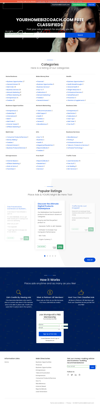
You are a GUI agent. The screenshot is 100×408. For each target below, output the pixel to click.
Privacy (69, 403)
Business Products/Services (16, 148)
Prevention (71, 98)
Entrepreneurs (12, 98)
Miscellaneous (42, 124)
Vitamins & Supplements (75, 100)
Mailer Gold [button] (63, 1)
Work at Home (12, 166)
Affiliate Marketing (13, 95)
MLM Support (41, 113)
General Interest (12, 84)
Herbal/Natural (72, 95)
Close (97, 1)
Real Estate (71, 113)
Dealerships (11, 113)
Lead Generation (73, 161)
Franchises (10, 169)
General (40, 121)
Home (7, 362)
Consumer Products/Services (17, 137)
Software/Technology (74, 148)
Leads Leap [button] (41, 1)
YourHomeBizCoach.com (61, 5)
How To (39, 90)
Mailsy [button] (72, 1)
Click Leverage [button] (52, 1)
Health (39, 116)
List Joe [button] (79, 1)
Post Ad (91, 5)
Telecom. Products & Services (77, 145)
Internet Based (12, 161)
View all (89, 260)
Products (40, 166)
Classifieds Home (79, 5)
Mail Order (10, 87)
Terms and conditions (57, 403)
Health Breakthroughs (74, 84)
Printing (70, 140)
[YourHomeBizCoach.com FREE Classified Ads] (12, 5)
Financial (40, 81)
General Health (72, 87)
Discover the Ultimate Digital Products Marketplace (48, 206)
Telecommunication (44, 111)
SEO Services (71, 169)
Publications (41, 92)
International (11, 116)
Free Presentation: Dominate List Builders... (17, 208)
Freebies (10, 100)
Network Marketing (13, 92)
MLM (8, 119)
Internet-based (12, 124)
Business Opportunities (14, 81)
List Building (71, 166)
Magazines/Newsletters (45, 145)
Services (40, 169)
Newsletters (41, 163)
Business (40, 140)
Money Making (12, 140)
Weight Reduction (73, 90)
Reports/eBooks (42, 148)
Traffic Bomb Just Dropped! (79, 207)
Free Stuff (70, 124)
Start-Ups (70, 119)
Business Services (13, 90)
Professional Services (74, 92)
